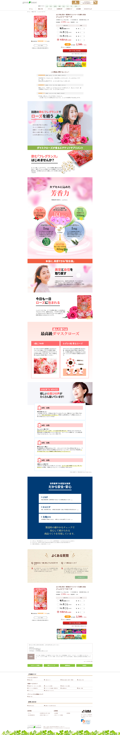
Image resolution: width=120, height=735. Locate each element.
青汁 (72, 6)
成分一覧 (30, 696)
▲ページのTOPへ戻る (88, 661)
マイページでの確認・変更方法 (51, 688)
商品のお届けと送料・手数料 (67, 679)
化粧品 (84, 665)
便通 (64, 6)
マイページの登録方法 (33, 688)
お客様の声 (59, 9)
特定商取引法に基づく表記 (45, 713)
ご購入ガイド (48, 679)
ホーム (31, 9)
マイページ (31, 690)
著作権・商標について (44, 715)
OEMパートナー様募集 (59, 715)
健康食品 (67, 665)
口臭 (47, 6)
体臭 (51, 6)
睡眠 (60, 6)
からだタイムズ (88, 9)
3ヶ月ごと (65, 36)
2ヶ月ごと (65, 32)
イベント (50, 9)
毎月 (65, 28)
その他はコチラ (81, 577)
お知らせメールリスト (49, 690)
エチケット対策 (35, 665)
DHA (68, 6)
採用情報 (68, 713)
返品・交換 (80, 688)
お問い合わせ (31, 705)
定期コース (77, 6)
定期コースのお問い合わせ (50, 705)
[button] (86, 721)
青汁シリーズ (51, 665)
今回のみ (65, 40)
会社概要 (78, 9)
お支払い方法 (81, 679)
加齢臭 (55, 6)
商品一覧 (40, 9)
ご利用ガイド (69, 9)
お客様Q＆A (64, 688)
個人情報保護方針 (31, 715)
